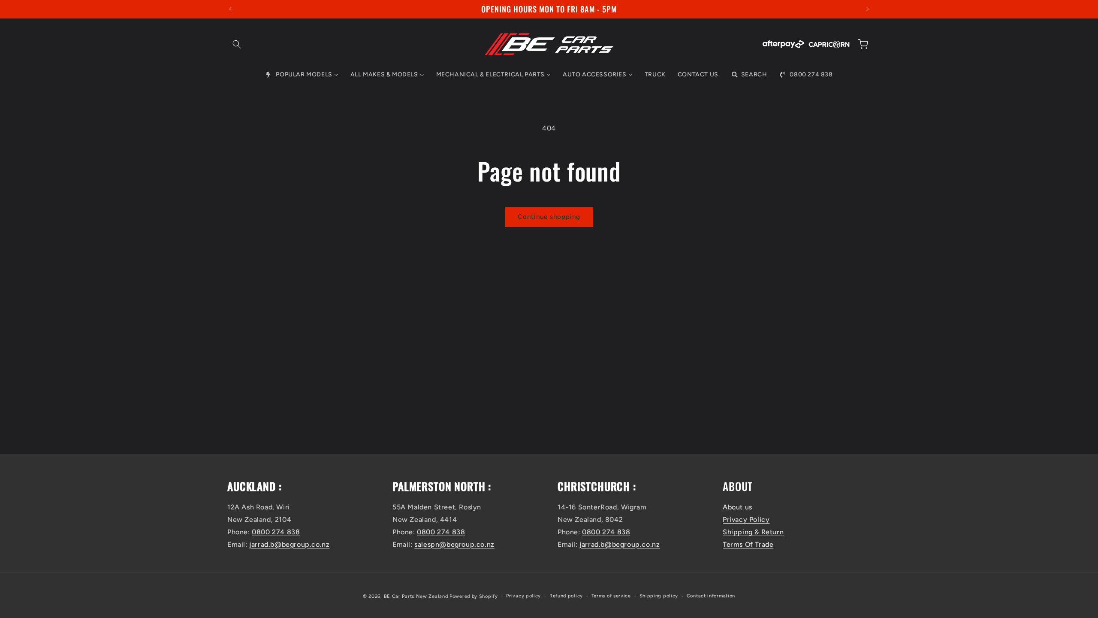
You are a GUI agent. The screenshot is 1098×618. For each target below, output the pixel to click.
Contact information (711, 596)
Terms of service (611, 596)
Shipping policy (659, 596)
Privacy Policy (746, 519)
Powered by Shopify (473, 596)
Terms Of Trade (748, 544)
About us (737, 507)
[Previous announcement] (230, 9)
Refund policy (566, 596)
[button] (236, 44)
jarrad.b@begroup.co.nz (289, 544)
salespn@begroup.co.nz (454, 544)
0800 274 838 (276, 532)
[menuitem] (301, 75)
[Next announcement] (867, 9)
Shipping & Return (753, 532)
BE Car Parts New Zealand (416, 596)
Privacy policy (523, 596)
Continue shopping (549, 217)
